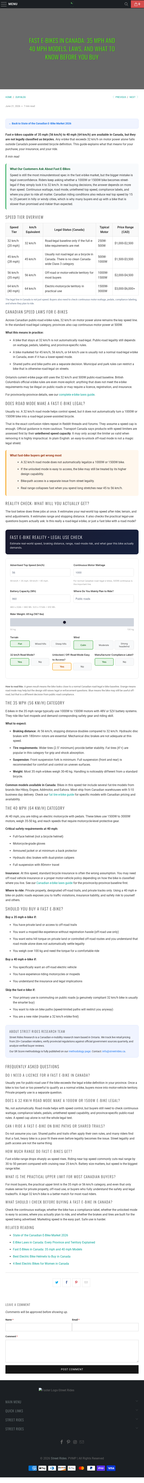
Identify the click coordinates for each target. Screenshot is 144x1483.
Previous (120, 97)
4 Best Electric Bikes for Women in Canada (41, 1263)
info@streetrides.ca (113, 1051)
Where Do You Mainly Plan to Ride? (94, 591)
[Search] (126, 4)
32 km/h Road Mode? (22, 654)
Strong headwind (124, 645)
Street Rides (59, 1458)
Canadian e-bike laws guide (54, 883)
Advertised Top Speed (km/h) (27, 565)
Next (133, 97)
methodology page (80, 1051)
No (40, 661)
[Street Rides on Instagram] (75, 1442)
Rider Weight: (27, 614)
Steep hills (61, 643)
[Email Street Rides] (82, 1442)
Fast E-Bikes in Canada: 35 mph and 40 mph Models (47, 1249)
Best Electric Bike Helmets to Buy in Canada (41, 1256)
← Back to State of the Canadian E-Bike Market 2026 (40, 123)
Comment (11, 1336)
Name (9, 1319)
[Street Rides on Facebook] (62, 1442)
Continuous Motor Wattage (89, 565)
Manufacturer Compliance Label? (114, 654)
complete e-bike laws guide (76, 394)
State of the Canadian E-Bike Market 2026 (40, 1235)
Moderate (104, 645)
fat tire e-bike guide (61, 794)
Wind (77, 637)
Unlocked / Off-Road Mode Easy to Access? (71, 657)
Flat (20, 643)
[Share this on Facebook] (66, 1282)
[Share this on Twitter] (57, 1282)
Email (76, 1319)
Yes (20, 661)
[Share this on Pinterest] (76, 1282)
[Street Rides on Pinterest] (68, 1442)
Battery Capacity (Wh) (23, 591)
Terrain (14, 637)
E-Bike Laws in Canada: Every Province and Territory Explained (54, 1242)
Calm (83, 645)
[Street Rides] (72, 4)
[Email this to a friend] (86, 1282)
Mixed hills (40, 643)
